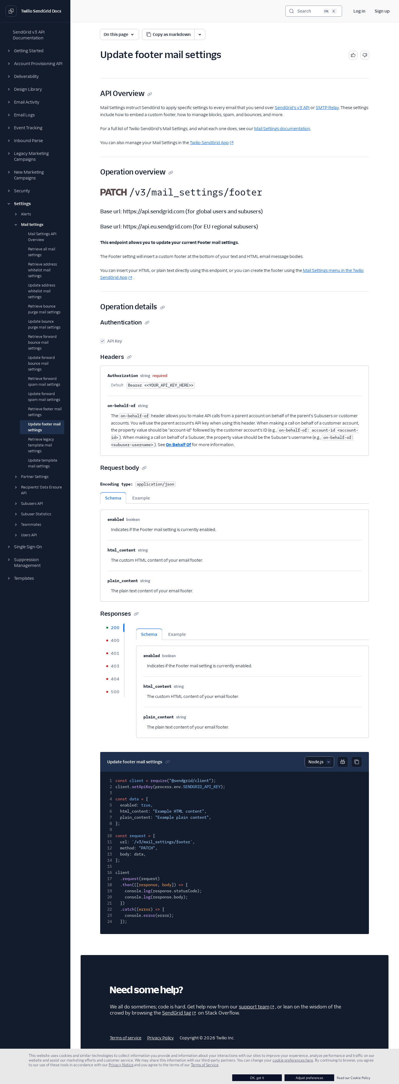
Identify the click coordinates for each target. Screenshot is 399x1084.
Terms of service (125, 1038)
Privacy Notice (121, 1064)
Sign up (382, 11)
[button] (35, 51)
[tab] (112, 627)
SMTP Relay (327, 107)
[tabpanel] (234, 553)
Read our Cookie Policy (353, 1078)
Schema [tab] (113, 498)
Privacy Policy (160, 1038)
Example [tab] (141, 498)
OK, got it (257, 1078)
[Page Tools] (200, 34)
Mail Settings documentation (282, 128)
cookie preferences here (293, 1060)
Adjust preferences (309, 1078)
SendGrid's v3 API (292, 107)
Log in (359, 11)
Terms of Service (204, 1064)
